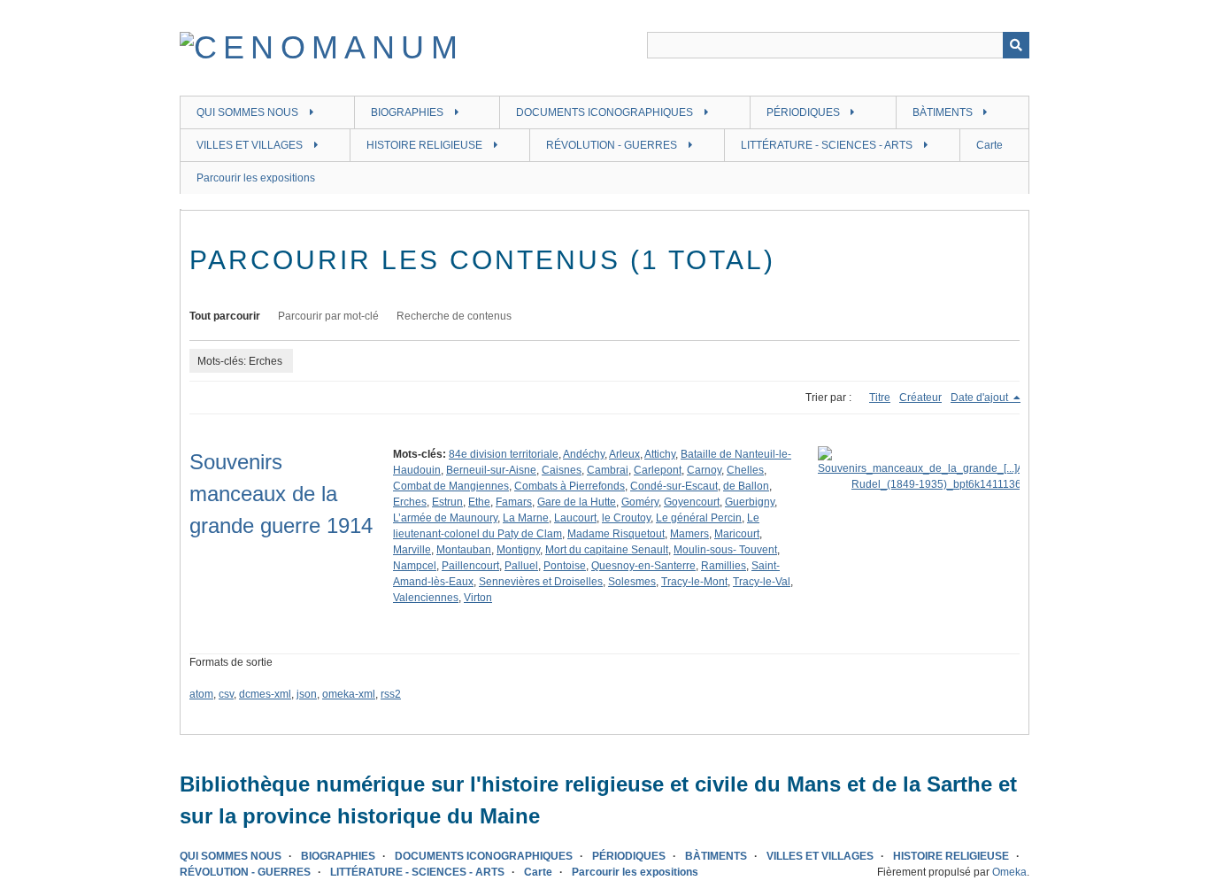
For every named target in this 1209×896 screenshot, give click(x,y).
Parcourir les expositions (255, 178)
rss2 (391, 694)
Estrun (447, 502)
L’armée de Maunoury (445, 518)
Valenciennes (425, 597)
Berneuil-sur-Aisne (491, 470)
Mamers (689, 534)
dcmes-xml (265, 694)
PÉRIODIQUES (803, 112)
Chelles (745, 470)
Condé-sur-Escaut (674, 486)
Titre (879, 397)
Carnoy (704, 470)
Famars (514, 502)
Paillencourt (470, 566)
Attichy (659, 454)
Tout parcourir (224, 316)
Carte (989, 145)
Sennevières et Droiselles (541, 581)
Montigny (518, 550)
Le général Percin (699, 518)
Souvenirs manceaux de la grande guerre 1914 (281, 493)
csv (226, 694)
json (306, 694)
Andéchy (583, 454)
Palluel (521, 566)
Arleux (624, 454)
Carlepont (658, 470)
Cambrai (607, 470)
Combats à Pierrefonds (569, 486)
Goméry (639, 502)
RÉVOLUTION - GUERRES (611, 145)
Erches (410, 502)
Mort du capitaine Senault (606, 550)
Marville (412, 550)
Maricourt (736, 534)
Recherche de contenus (454, 316)
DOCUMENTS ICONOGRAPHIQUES (604, 112)
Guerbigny (749, 502)
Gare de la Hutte (576, 502)
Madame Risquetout (616, 534)
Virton (478, 597)
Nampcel (414, 566)
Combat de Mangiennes (451, 486)
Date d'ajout (981, 397)
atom (201, 694)
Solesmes (632, 581)
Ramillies (723, 566)
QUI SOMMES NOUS (247, 112)
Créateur (920, 397)
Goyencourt (692, 502)
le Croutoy (626, 518)
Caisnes (561, 470)
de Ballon (746, 486)
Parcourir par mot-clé (328, 316)
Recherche (1016, 45)
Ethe (479, 502)
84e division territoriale (503, 454)
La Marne (526, 518)
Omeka (1009, 872)
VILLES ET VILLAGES (249, 145)
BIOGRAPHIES (407, 112)
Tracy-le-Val (761, 581)
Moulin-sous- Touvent (725, 550)
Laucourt (575, 518)
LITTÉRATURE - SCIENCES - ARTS (827, 145)
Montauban (463, 550)
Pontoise (564, 566)
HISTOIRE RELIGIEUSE (424, 145)
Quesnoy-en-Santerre (643, 566)
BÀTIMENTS (943, 112)
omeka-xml (348, 694)
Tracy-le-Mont (694, 581)
